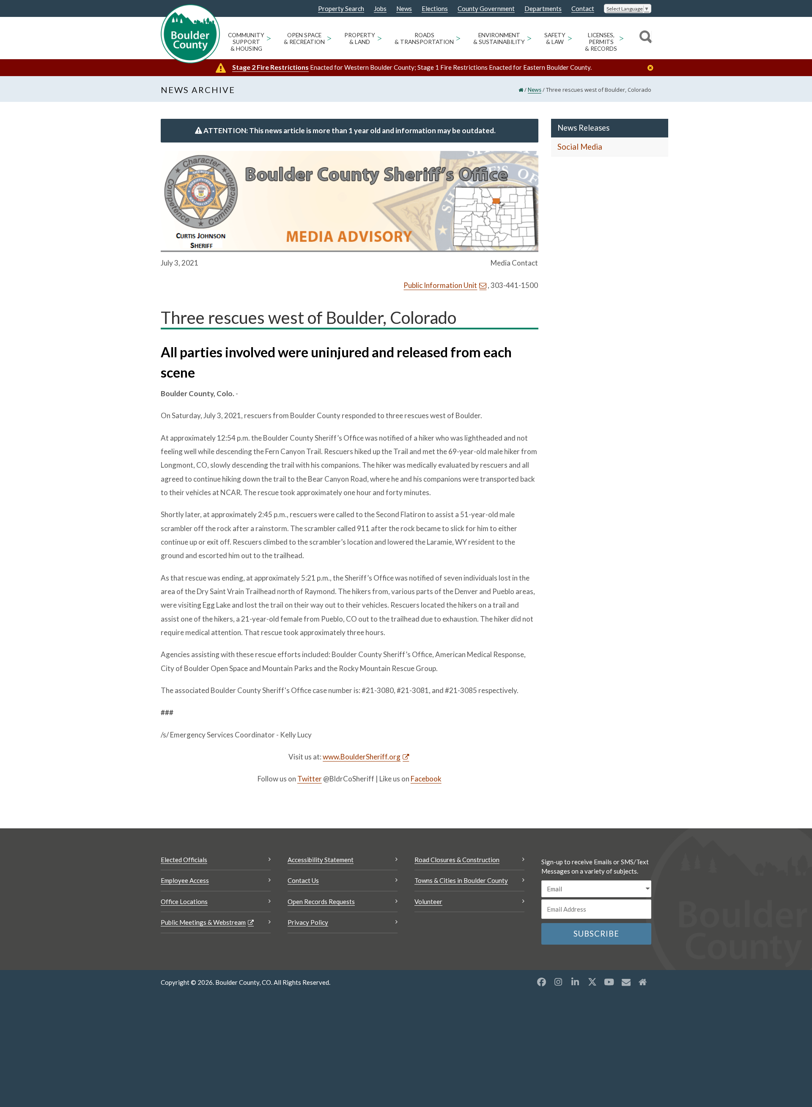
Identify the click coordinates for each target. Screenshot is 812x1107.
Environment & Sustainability (499, 38)
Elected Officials (184, 859)
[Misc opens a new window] (625, 981)
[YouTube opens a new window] (609, 981)
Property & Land (359, 38)
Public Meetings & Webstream (203, 922)
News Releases (583, 127)
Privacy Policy (308, 922)
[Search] (644, 38)
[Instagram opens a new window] (558, 981)
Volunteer (428, 901)
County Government (486, 8)
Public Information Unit (440, 285)
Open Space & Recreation (304, 38)
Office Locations (184, 901)
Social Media (579, 146)
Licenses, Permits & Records (601, 42)
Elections (435, 8)
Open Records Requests (321, 901)
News (404, 8)
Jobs (380, 8)
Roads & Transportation (424, 38)
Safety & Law (554, 38)
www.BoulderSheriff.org (362, 756)
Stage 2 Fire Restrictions (270, 67)
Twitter (309, 778)
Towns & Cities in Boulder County (461, 880)
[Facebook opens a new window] (541, 981)
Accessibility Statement (321, 859)
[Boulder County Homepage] (190, 33)
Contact (582, 8)
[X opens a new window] (592, 981)
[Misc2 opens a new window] (642, 981)
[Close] (652, 67)
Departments (543, 8)
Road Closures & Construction (456, 859)
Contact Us (303, 880)
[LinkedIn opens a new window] (575, 981)
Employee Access (185, 880)
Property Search (341, 8)
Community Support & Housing (246, 42)
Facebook (426, 778)
